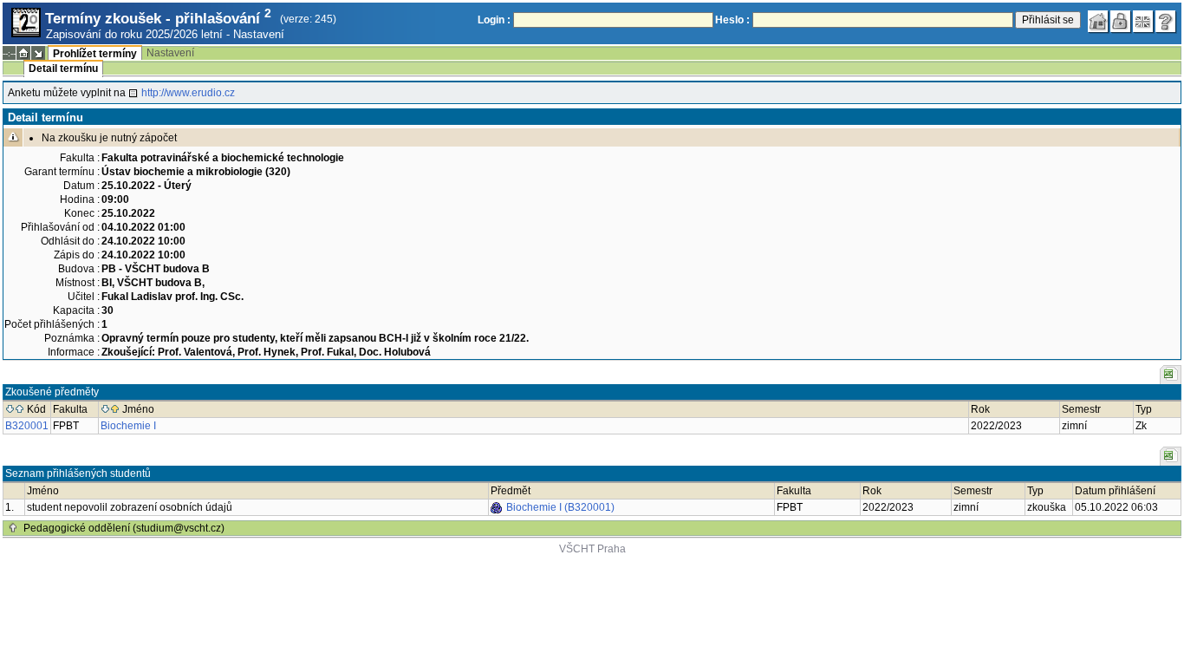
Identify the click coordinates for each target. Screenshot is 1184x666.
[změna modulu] (38, 53)
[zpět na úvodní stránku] (1098, 22)
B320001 (27, 426)
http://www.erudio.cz (188, 93)
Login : (494, 20)
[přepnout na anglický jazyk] (1143, 22)
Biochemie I (128, 426)
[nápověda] (1166, 22)
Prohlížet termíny (95, 54)
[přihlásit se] (1120, 22)
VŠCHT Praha (592, 549)
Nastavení (258, 34)
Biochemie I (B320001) (560, 507)
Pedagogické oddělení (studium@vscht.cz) (123, 528)
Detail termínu (63, 68)
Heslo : (732, 20)
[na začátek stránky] (13, 528)
